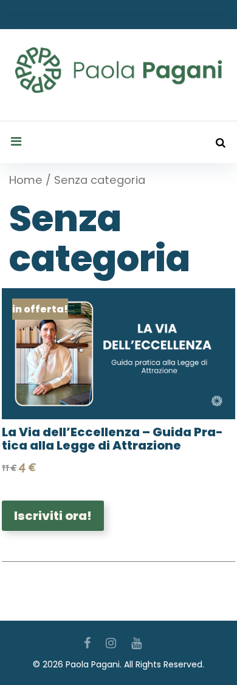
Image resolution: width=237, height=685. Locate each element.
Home (26, 179)
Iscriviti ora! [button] (53, 515)
